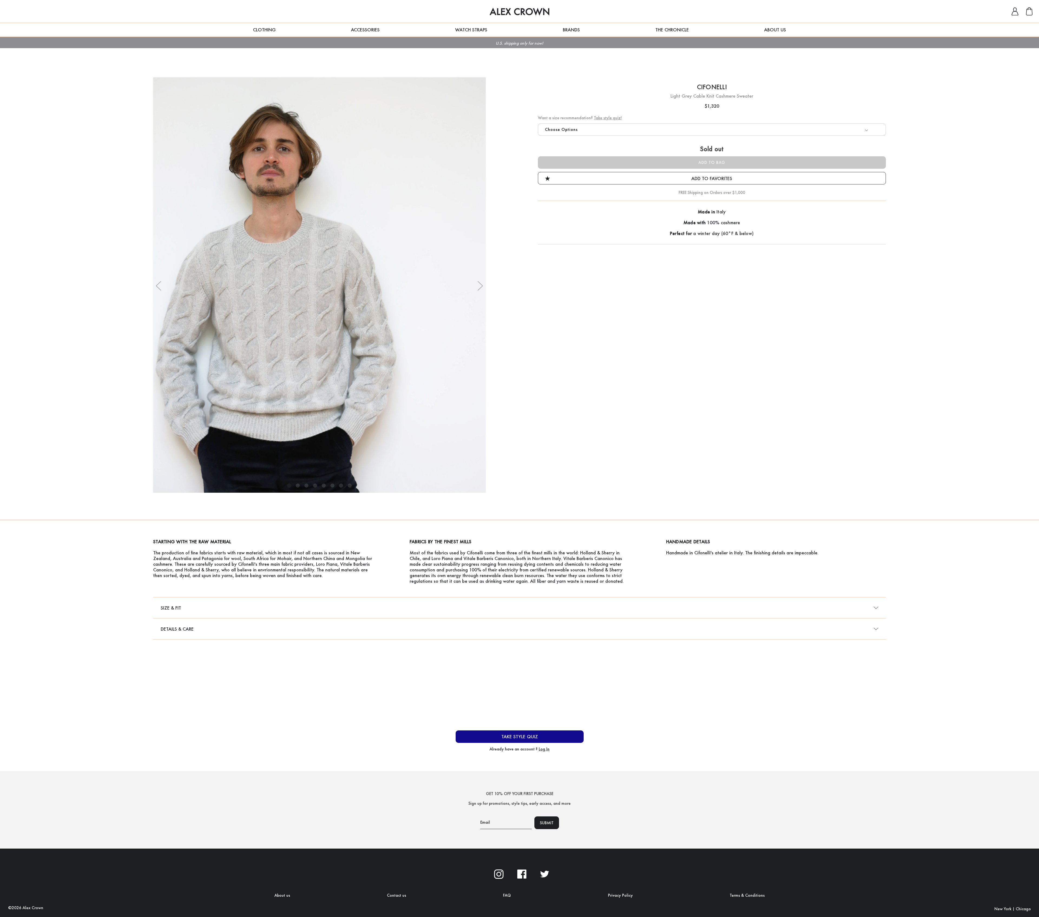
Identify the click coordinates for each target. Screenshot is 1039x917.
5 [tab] (324, 486)
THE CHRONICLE (672, 29)
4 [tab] (315, 486)
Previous (158, 285)
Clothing (264, 29)
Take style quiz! (608, 117)
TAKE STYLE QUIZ (519, 736)
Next (480, 285)
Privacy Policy (620, 895)
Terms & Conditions (747, 895)
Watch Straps (471, 29)
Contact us (396, 895)
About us (282, 895)
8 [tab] (350, 486)
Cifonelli (712, 87)
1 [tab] (289, 486)
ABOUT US (775, 29)
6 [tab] (332, 486)
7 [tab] (341, 486)
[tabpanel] (319, 285)
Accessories (365, 29)
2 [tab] (298, 486)
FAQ (507, 895)
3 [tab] (306, 486)
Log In (544, 749)
